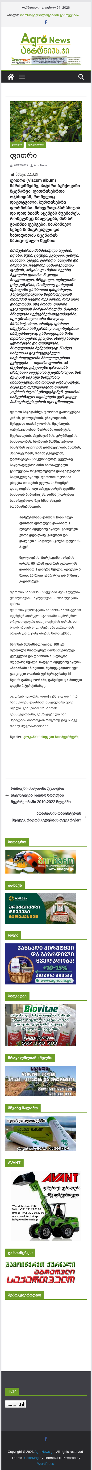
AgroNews (40, 165)
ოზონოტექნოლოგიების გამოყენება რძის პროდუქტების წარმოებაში (49, 17)
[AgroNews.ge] (11, 77)
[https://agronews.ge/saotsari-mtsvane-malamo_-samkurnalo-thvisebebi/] (40, 1119)
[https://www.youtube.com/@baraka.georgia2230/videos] (40, 896)
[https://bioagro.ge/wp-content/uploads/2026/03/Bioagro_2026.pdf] (40, 853)
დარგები (17, 144)
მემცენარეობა (36, 144)
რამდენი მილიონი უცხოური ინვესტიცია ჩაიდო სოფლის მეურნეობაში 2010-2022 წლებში (41, 795)
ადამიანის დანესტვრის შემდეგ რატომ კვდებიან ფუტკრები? (46, 817)
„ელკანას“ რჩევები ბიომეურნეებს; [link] (51, 737)
